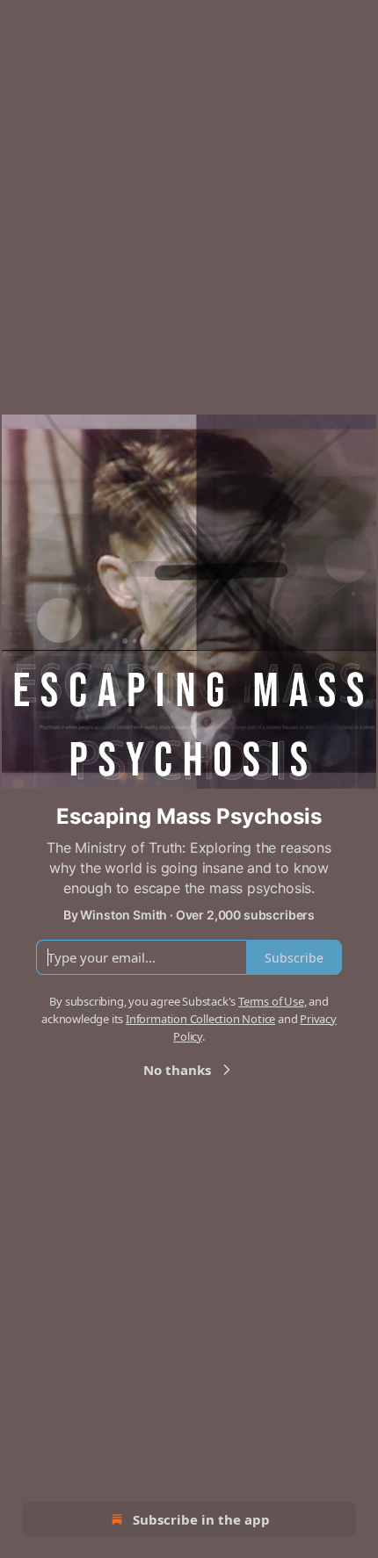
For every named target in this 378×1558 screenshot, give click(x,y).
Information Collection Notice (200, 1019)
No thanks (177, 1069)
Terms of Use (271, 1001)
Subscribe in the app (201, 1519)
